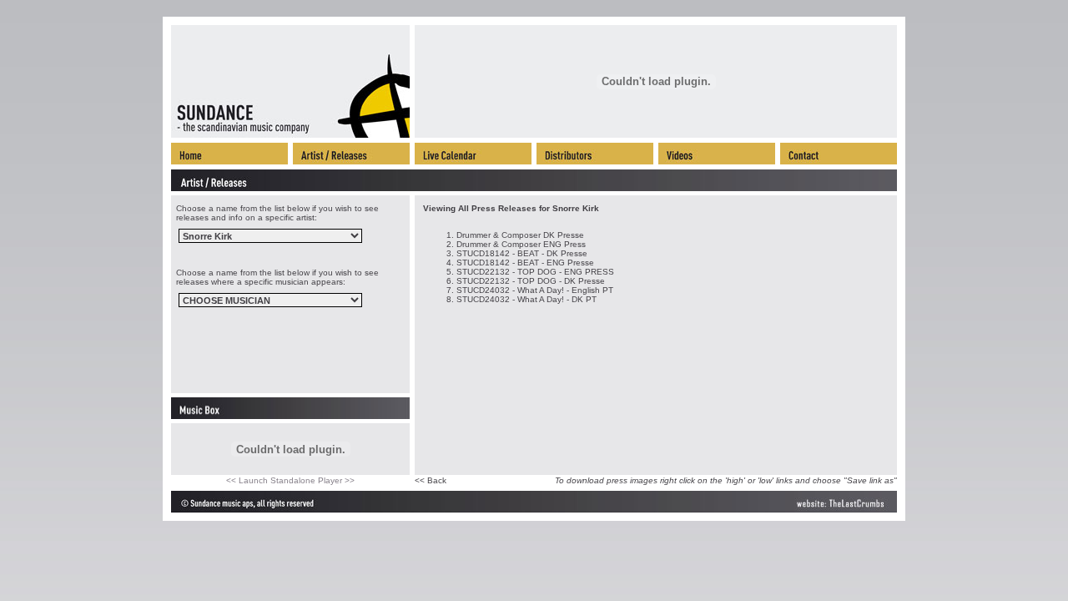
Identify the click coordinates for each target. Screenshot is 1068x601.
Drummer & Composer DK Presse (520, 235)
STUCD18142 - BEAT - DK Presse (521, 253)
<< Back (430, 480)
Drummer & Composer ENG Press (521, 244)
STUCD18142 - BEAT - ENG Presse (525, 262)
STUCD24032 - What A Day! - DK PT (526, 299)
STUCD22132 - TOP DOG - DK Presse (530, 280)
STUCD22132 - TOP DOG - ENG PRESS (535, 271)
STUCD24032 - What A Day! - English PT (534, 290)
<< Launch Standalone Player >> (290, 480)
